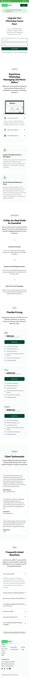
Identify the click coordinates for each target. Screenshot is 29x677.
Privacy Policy (13, 647)
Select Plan (14, 342)
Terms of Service (14, 649)
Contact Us (22, 632)
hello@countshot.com (9, 664)
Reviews (3, 653)
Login (24, 5)
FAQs (2, 655)
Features (3, 646)
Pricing (3, 651)
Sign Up (23, 647)
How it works (4, 648)
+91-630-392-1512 (9, 666)
